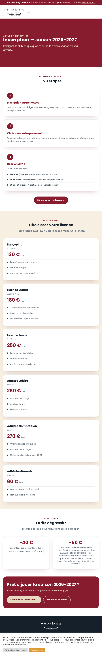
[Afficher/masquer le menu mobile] (28, 11)
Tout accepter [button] (37, 650)
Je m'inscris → (88, 2)
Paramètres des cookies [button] (15, 650)
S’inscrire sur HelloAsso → (51, 200)
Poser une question (57, 599)
